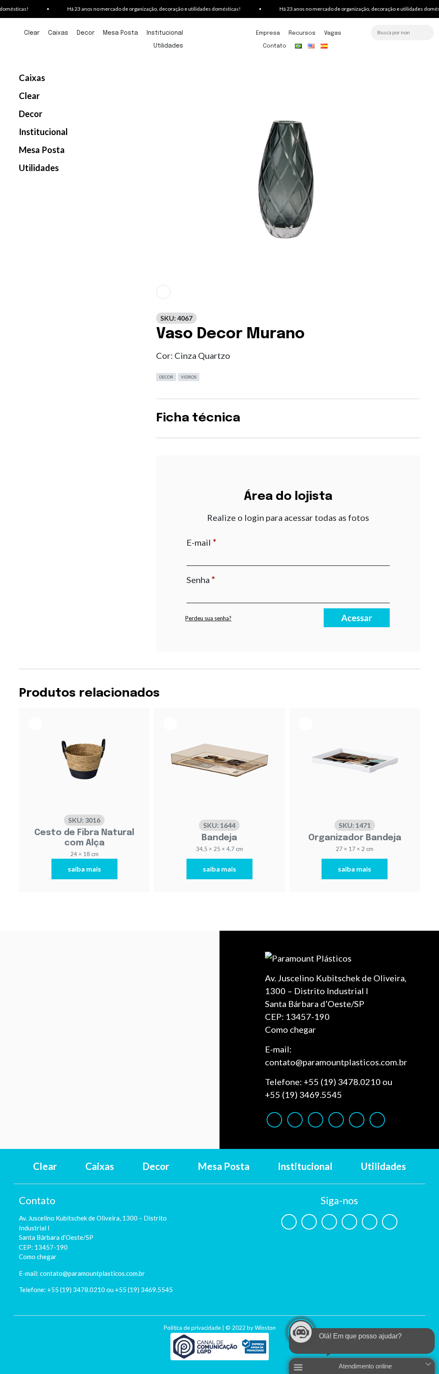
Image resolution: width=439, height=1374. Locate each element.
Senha (223, 579)
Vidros (188, 376)
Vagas (332, 33)
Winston (265, 1327)
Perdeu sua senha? (208, 618)
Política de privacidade (192, 1327)
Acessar (356, 618)
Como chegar (290, 1029)
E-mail (224, 542)
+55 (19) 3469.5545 (303, 1094)
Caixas (58, 33)
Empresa (268, 33)
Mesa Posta (120, 33)
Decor (85, 33)
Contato (274, 46)
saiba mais (84, 869)
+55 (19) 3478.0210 (342, 1081)
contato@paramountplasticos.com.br (336, 1062)
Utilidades (168, 46)
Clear (31, 33)
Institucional (165, 33)
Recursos (302, 33)
